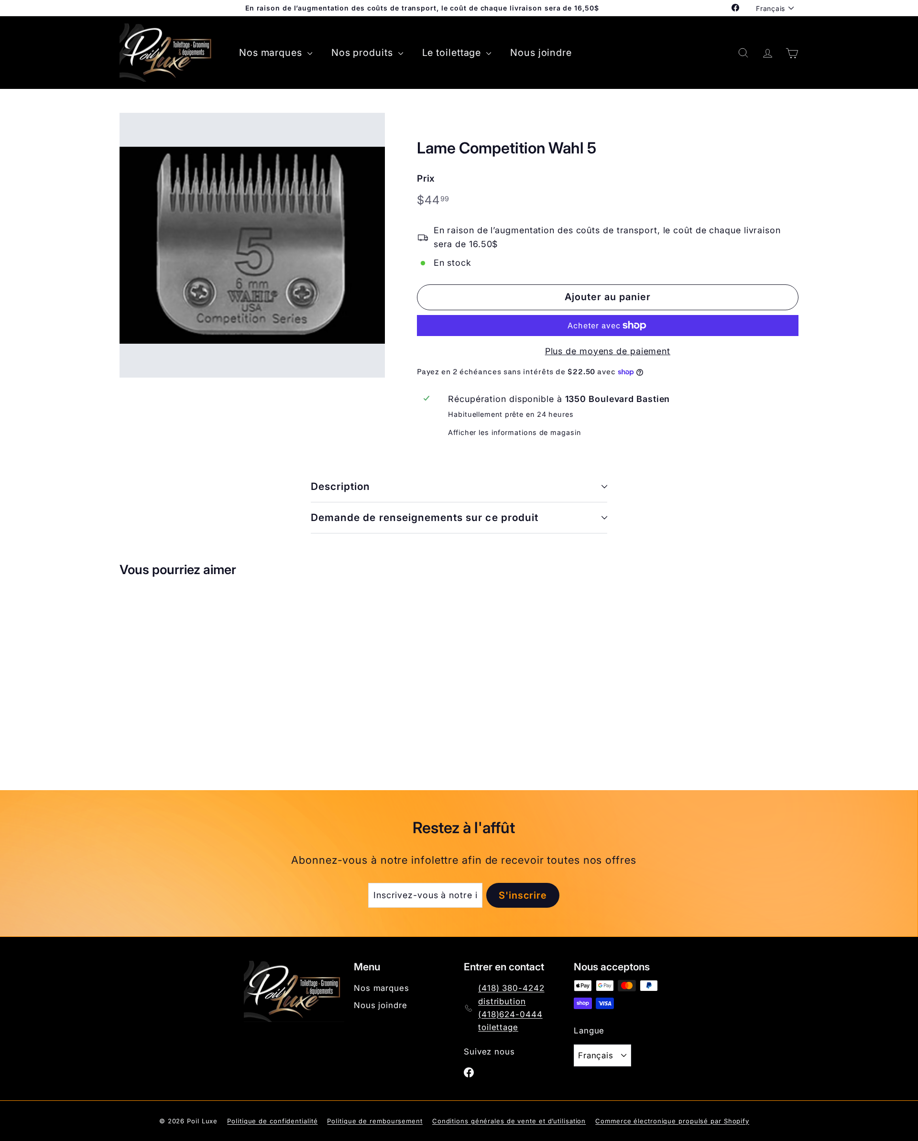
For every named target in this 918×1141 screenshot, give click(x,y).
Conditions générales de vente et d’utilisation (509, 1121)
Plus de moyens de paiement (607, 351)
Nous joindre (541, 52)
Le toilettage (453, 52)
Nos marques (272, 52)
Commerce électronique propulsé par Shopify (672, 1121)
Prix (426, 178)
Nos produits (363, 52)
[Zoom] (252, 245)
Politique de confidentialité (272, 1121)
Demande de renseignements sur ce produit (424, 517)
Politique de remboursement (374, 1121)
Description (341, 486)
